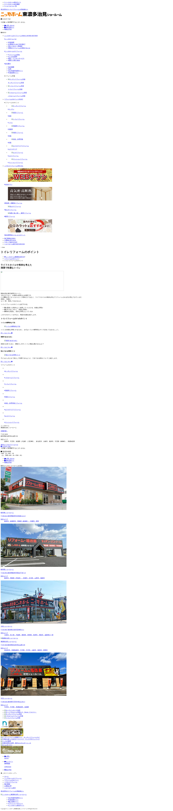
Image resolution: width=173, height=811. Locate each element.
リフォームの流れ (14, 54)
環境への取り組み (14, 60)
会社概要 (11, 67)
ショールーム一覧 (11, 6)
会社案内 (8, 63)
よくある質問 (12, 56)
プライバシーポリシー (15, 803)
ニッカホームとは (10, 39)
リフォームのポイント (13, 99)
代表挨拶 (11, 42)
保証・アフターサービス (16, 58)
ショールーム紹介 (14, 244)
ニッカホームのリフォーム (21, 35)
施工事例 (9, 238)
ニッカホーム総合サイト (13, 2)
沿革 (9, 69)
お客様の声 (10, 240)
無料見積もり (10, 27)
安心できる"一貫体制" (15, 46)
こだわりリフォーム (13, 166)
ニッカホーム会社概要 (12, 4)
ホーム (6, 776)
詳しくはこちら (6, 333)
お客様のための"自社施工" (17, 44)
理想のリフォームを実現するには (19, 48)
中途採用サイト (13, 72)
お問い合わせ (10, 25)
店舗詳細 (4, 431)
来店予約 (9, 29)
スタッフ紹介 (10, 242)
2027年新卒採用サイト (15, 71)
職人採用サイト (13, 801)
